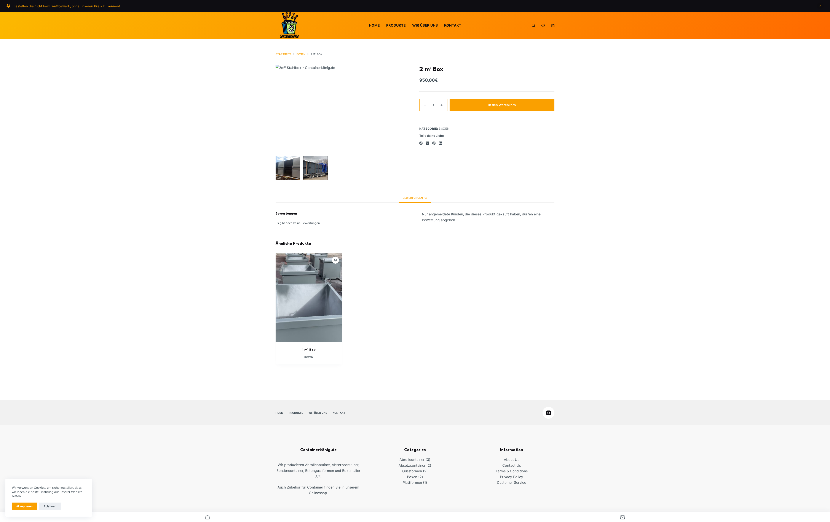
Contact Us (511, 465)
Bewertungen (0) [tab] (415, 197)
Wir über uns (425, 25)
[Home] (207, 517)
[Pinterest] (434, 143)
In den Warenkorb (502, 105)
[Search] (533, 25)
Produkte (396, 25)
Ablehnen (49, 506)
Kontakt (452, 25)
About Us (511, 459)
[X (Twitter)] (427, 143)
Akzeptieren (24, 506)
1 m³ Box (309, 350)
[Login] (543, 25)
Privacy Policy (511, 477)
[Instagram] (548, 413)
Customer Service (511, 482)
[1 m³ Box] (309, 297)
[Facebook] (421, 143)
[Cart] (623, 517)
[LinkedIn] (440, 143)
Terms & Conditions (512, 471)
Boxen (444, 128)
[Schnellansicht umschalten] (335, 260)
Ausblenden (820, 6)
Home (374, 25)
